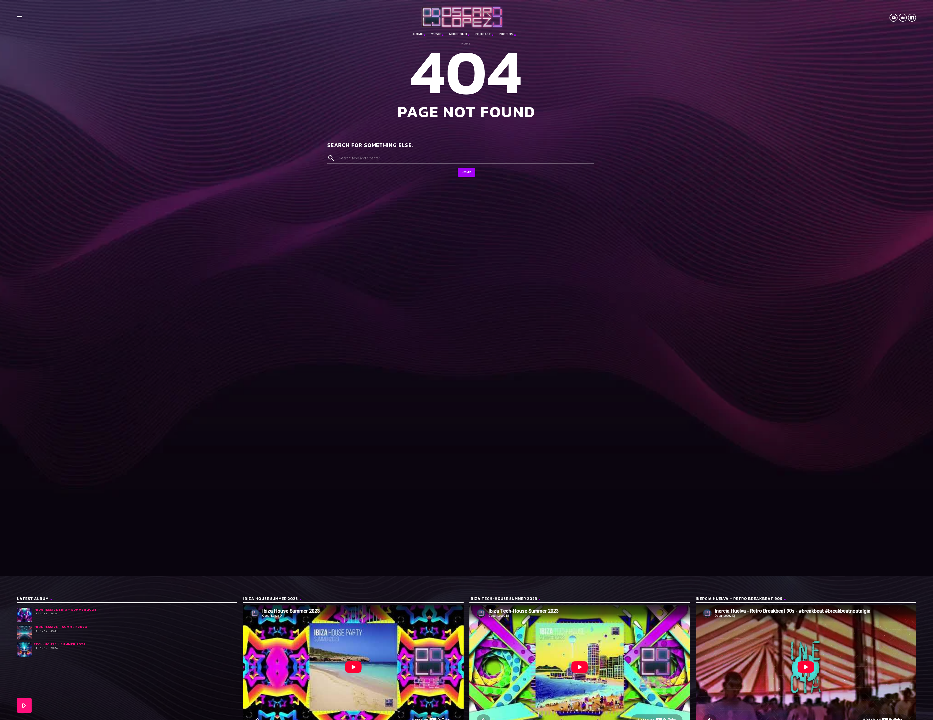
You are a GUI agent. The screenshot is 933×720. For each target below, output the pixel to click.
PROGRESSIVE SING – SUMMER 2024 (65, 609)
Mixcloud (458, 34)
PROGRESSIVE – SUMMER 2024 (60, 627)
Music (436, 34)
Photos (506, 34)
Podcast (483, 34)
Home (418, 34)
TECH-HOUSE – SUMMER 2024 (60, 644)
